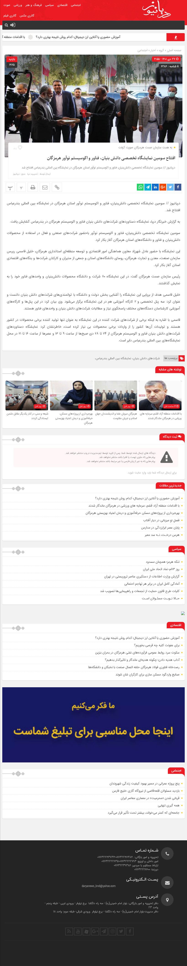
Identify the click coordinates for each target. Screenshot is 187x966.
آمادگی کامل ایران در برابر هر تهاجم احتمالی (151, 583)
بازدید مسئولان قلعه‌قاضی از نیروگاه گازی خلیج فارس (145, 790)
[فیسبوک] (130, 931)
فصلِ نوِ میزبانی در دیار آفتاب (161, 520)
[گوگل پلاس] (95, 931)
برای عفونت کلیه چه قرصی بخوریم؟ (156, 645)
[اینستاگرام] (112, 931)
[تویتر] (121, 931)
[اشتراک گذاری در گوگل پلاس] (162, 187)
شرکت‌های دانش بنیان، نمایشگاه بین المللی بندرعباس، (127, 358)
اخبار (153, 50)
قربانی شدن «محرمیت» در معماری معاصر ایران (150, 798)
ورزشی (18, 5)
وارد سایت (140, 472)
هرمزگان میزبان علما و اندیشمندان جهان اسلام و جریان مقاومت (116, 416)
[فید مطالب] (69, 931)
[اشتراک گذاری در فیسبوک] (177, 187)
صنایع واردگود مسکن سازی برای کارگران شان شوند (147, 674)
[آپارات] (86, 931)
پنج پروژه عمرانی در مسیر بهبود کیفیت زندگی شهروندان (144, 783)
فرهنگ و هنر (34, 5)
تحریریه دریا (32, 174)
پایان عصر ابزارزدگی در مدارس (160, 527)
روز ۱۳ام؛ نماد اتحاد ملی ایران (161, 569)
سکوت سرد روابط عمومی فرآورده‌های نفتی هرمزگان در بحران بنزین (137, 652)
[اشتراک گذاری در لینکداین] (155, 187)
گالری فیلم (9, 15)
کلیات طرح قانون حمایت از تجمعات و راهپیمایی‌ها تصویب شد (139, 591)
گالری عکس (27, 15)
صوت (6, 5)
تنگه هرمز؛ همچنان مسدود (162, 561)
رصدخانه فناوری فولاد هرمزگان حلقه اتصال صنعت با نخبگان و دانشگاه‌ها (133, 667)
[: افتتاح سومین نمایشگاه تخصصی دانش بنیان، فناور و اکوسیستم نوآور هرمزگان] (45, 187)
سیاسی (49, 5)
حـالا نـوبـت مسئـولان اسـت (160, 598)
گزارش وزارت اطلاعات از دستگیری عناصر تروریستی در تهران (141, 576)
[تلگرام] (104, 931)
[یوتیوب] (78, 931)
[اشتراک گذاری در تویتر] (170, 187)
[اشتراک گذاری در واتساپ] (140, 187)
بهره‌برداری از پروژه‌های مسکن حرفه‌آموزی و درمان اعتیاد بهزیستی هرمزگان (132, 512)
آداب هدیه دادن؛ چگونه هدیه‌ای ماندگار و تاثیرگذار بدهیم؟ (142, 659)
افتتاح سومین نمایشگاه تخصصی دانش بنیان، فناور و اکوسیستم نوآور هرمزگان (111, 158)
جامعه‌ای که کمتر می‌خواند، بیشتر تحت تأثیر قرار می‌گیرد (143, 812)
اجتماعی (76, 5)
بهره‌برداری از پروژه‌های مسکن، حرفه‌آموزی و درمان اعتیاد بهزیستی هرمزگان (74, 418)
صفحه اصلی (173, 50)
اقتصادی (62, 5)
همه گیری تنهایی (168, 805)
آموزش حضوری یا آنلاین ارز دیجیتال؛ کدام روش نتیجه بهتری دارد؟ (97, 37)
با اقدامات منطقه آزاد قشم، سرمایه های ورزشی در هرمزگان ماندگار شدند (161, 416)
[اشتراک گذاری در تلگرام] (147, 187)
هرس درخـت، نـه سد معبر (162, 534)
